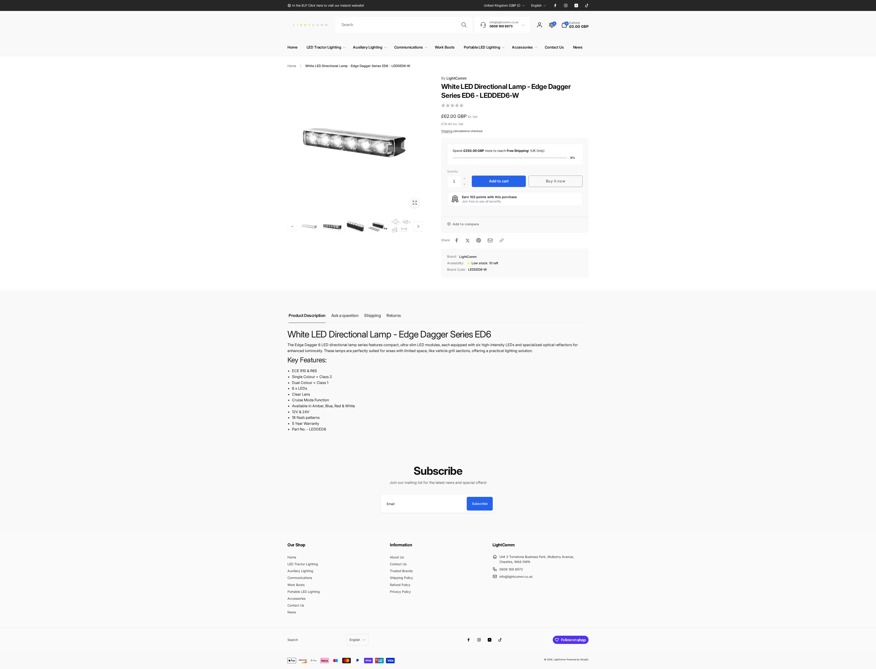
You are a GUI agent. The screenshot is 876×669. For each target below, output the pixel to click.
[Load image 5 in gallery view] (401, 226)
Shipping (446, 131)
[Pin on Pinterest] (478, 240)
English (536, 5)
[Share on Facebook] (456, 240)
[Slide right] (418, 226)
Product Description (307, 315)
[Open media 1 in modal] (355, 143)
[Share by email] (490, 240)
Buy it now (556, 181)
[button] (575, 24)
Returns (393, 315)
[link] (325, 5)
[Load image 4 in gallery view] (378, 226)
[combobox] (403, 25)
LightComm (454, 78)
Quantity (452, 171)
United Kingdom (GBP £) (502, 5)
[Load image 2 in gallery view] (332, 226)
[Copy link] (501, 240)
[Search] (464, 24)
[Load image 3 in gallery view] (355, 226)
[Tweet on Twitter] (467, 240)
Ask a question (344, 315)
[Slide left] (292, 226)
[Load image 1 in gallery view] (309, 226)
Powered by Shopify (578, 659)
